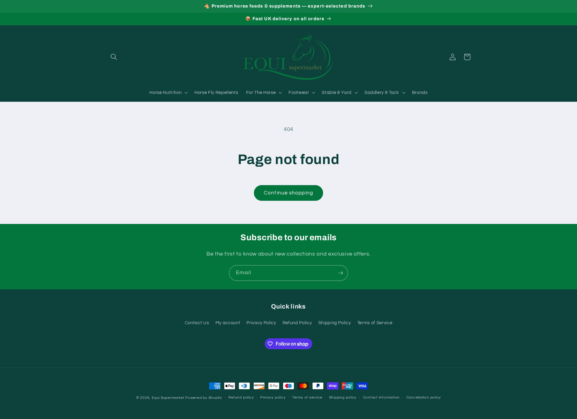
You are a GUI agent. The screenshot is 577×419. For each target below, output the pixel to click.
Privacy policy (273, 397)
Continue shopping (288, 192)
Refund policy (241, 397)
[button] (114, 57)
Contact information (381, 397)
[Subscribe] (340, 273)
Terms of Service (374, 322)
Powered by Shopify (203, 398)
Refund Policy (297, 322)
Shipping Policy (334, 322)
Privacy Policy (261, 322)
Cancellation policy (423, 397)
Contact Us (197, 322)
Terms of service (307, 397)
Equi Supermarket (168, 398)
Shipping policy (343, 397)
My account (227, 322)
